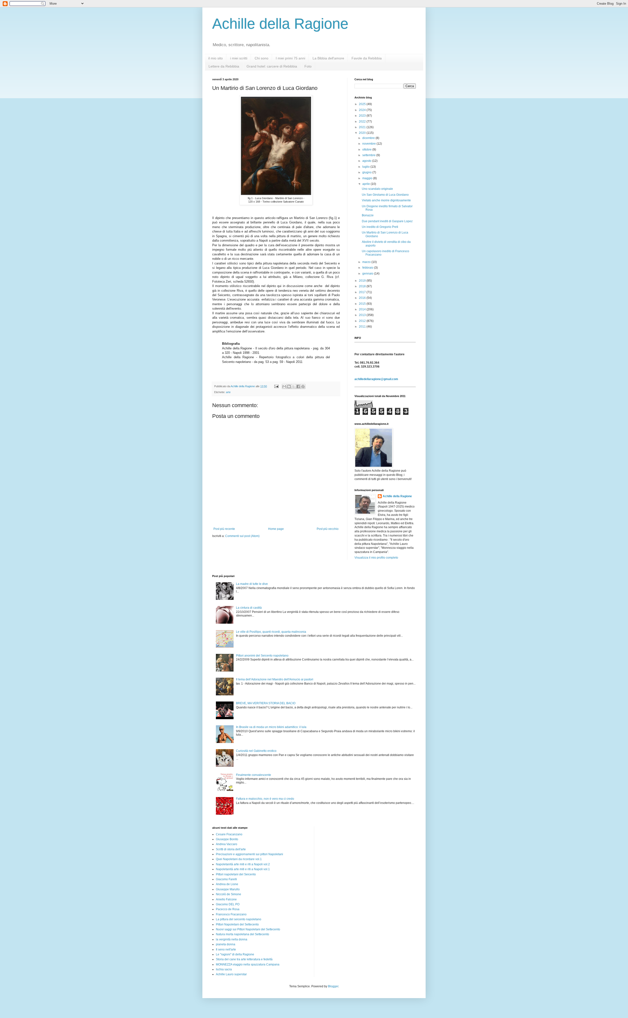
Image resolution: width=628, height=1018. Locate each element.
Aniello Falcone (226, 899)
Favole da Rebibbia (367, 58)
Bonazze (368, 215)
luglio (366, 166)
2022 (362, 121)
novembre (369, 143)
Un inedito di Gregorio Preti (380, 227)
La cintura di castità (249, 607)
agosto (367, 161)
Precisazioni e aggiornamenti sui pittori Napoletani (249, 854)
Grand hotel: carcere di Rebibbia (272, 66)
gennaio (368, 273)
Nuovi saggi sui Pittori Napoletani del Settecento (248, 929)
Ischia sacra (224, 969)
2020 (362, 133)
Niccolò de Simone (228, 894)
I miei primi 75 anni (290, 58)
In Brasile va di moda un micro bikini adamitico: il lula (271, 727)
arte (228, 392)
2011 (362, 326)
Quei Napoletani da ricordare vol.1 (239, 859)
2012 (362, 321)
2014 (362, 309)
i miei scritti (238, 58)
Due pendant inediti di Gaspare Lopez (387, 221)
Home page (276, 529)
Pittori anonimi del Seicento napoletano (262, 655)
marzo (366, 262)
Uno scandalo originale (377, 189)
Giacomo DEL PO (227, 904)
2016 (362, 298)
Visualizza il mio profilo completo (376, 557)
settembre (369, 155)
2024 (362, 110)
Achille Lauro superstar (231, 974)
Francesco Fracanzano (231, 914)
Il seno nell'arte (226, 949)
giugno (367, 172)
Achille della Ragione (280, 23)
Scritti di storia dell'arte (231, 849)
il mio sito (215, 58)
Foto (308, 66)
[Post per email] (276, 386)
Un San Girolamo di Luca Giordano (385, 194)
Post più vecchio (328, 529)
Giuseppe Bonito (227, 839)
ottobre (367, 149)
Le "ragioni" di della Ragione (235, 954)
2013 (362, 315)
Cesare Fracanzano (229, 834)
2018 (362, 286)
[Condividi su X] (293, 386)
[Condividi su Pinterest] (303, 386)
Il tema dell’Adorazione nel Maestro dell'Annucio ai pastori (274, 679)
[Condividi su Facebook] (298, 386)
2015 (362, 303)
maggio (367, 178)
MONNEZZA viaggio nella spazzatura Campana (247, 964)
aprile (366, 184)
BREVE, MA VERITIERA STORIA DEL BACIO (265, 703)
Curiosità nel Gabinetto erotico (256, 751)
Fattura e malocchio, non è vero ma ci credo (265, 798)
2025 (362, 104)
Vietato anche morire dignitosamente (386, 200)
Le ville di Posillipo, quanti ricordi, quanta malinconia (271, 631)
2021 (362, 127)
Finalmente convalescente (253, 775)
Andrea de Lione (227, 884)
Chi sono (261, 58)
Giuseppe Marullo (228, 889)
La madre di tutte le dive (252, 584)
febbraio (368, 267)
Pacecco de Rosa (227, 909)
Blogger (333, 986)
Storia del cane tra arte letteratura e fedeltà (244, 959)
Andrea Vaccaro (226, 844)
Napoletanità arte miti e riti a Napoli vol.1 (243, 869)
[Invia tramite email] (284, 386)
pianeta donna (225, 944)
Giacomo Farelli (226, 879)
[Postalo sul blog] (289, 386)
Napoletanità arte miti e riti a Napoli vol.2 (243, 864)
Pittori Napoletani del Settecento (237, 924)
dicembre (369, 138)
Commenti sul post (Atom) (242, 536)
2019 (362, 280)
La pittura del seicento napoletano (238, 919)
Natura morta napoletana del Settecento (242, 934)
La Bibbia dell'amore (328, 58)
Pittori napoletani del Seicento (236, 874)
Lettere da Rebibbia (224, 66)
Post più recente (224, 529)
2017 (362, 292)
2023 (362, 115)
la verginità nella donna (231, 939)
